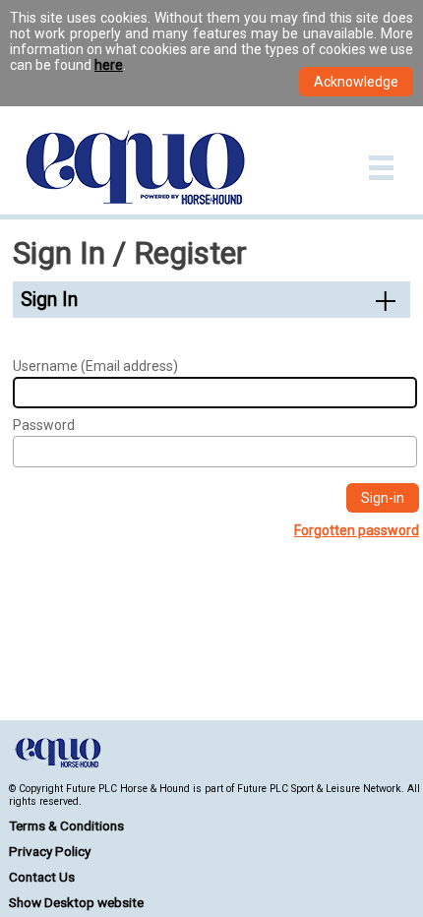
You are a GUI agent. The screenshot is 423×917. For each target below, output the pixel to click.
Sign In (49, 299)
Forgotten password (356, 530)
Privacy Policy (50, 851)
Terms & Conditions (66, 825)
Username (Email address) (95, 366)
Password (44, 425)
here (108, 65)
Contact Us (42, 877)
